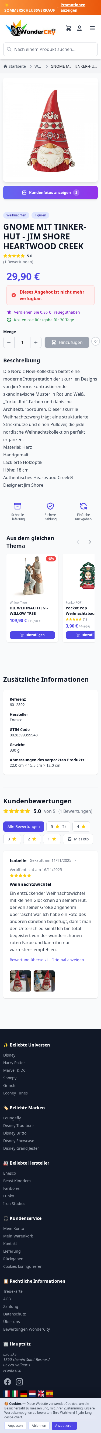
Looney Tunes (15, 1093)
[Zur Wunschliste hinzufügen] (95, 341)
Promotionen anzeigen (73, 7)
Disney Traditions (18, 1125)
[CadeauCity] (6, 1393)
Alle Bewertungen (24, 826)
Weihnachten (16, 215)
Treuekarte (13, 1291)
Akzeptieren (64, 1425)
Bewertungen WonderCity (26, 1329)
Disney (9, 1055)
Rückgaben (13, 1258)
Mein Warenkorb (18, 1236)
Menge (9, 331)
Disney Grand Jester (21, 1148)
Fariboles (11, 1188)
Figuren (40, 215)
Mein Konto (13, 1228)
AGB (7, 1298)
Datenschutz (14, 1314)
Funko (8, 1195)
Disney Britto (14, 1133)
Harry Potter (14, 1062)
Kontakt (10, 1243)
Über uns (11, 1321)
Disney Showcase (18, 1140)
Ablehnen (39, 1425)
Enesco (16, 719)
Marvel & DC (14, 1070)
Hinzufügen (35, 635)
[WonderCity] (23, 1393)
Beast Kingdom (17, 1180)
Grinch (9, 1085)
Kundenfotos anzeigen (53, 192)
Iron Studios (14, 1203)
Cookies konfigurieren (23, 1266)
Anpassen (15, 1425)
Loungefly (12, 1117)
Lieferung (12, 1251)
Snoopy (9, 1077)
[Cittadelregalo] (15, 1393)
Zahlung (10, 1306)
